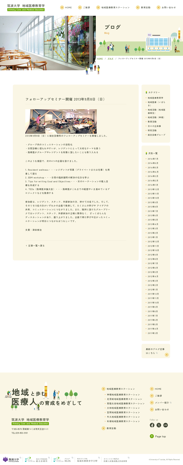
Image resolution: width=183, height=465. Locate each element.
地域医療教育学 (155, 97)
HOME (100, 58)
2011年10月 (153, 302)
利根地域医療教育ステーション (123, 421)
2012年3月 (153, 280)
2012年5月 (153, 272)
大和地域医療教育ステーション (123, 407)
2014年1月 (153, 184)
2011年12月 (153, 293)
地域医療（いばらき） (157, 104)
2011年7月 (153, 315)
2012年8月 (153, 259)
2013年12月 (153, 189)
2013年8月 (153, 206)
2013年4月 (153, 224)
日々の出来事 (154, 126)
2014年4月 (153, 171)
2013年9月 (153, 202)
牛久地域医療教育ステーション (123, 416)
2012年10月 (153, 250)
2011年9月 (153, 306)
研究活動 (152, 130)
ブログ (111, 58)
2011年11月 (153, 298)
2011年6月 (153, 319)
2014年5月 (153, 167)
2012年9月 (153, 254)
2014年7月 (153, 158)
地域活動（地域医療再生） (157, 111)
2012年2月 (153, 285)
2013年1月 (153, 237)
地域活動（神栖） (157, 117)
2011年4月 (153, 328)
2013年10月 (153, 197)
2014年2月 (153, 180)
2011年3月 (153, 333)
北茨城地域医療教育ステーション (124, 398)
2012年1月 (153, 289)
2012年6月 (153, 267)
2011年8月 (153, 311)
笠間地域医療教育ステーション (123, 412)
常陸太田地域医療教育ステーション (126, 403)
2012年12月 (153, 241)
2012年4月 (153, 276)
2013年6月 (153, 215)
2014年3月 (153, 176)
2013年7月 (153, 211)
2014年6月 (153, 163)
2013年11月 (153, 193)
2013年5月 (153, 219)
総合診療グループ (157, 134)
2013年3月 (153, 228)
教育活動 (152, 121)
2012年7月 (153, 263)
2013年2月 (153, 232)
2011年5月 (153, 324)
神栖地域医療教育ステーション (123, 394)
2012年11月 (153, 245)
